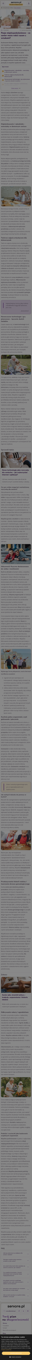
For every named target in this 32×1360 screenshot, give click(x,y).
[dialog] (16, 1347)
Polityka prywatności (6, 1349)
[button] (16, 1357)
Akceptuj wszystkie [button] (16, 1353)
